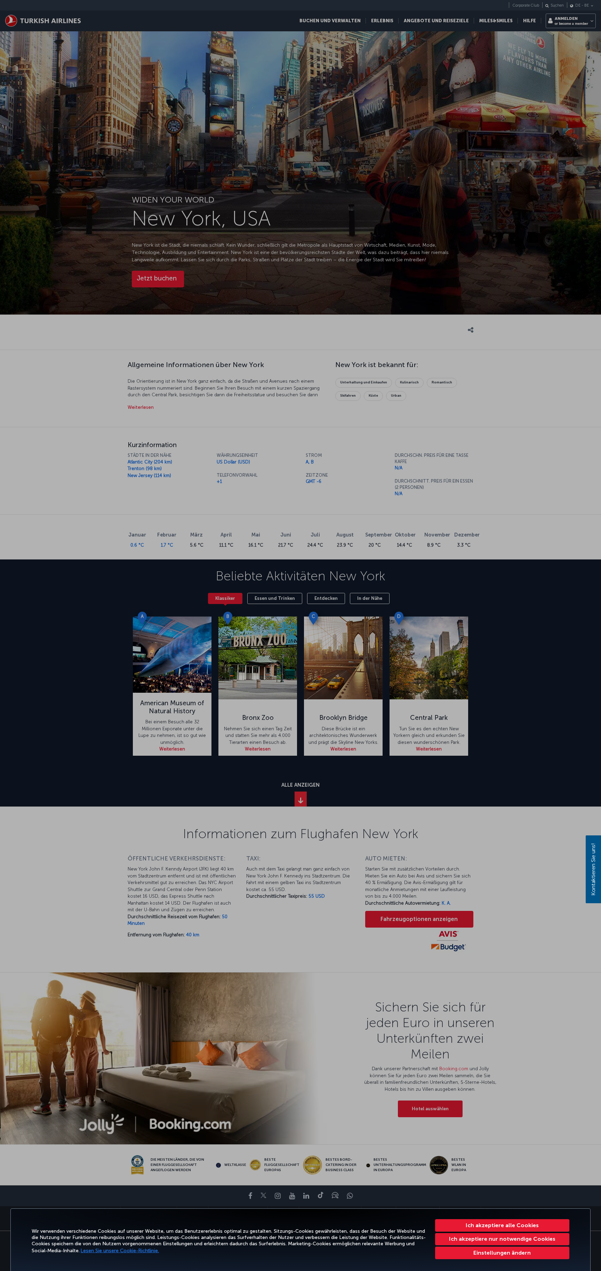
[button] (502, 1253)
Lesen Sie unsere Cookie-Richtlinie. (120, 1251)
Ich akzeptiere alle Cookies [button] (502, 1225)
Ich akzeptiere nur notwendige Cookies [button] (502, 1239)
